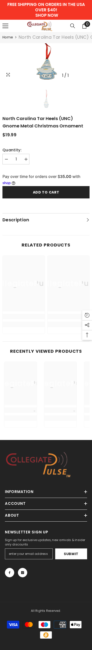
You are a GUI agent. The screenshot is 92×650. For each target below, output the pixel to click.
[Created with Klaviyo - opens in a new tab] (46, 355)
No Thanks (24, 349)
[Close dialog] (87, 308)
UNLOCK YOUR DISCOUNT (24, 342)
